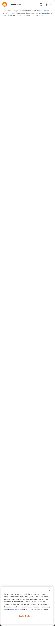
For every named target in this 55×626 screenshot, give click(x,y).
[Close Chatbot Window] (51, 4)
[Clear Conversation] (41, 4)
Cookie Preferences (27, 616)
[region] (27, 312)
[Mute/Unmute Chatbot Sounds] (46, 4)
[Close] (50, 590)
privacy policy (44, 13)
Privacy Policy (15, 609)
